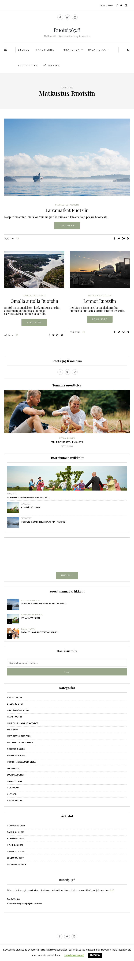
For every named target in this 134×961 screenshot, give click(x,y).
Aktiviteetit (14, 697)
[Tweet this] (119, 238)
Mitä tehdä (71, 49)
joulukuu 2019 (15, 858)
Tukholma (13, 787)
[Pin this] (127, 238)
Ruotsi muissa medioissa (21, 762)
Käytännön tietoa (32, 615)
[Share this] (114, 238)
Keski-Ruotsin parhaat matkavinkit (28, 497)
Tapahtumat (28, 629)
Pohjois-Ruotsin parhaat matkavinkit (44, 522)
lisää (112, 890)
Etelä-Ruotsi (67, 438)
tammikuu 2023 (15, 832)
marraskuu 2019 (16, 864)
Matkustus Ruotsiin (67, 205)
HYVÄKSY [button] (95, 955)
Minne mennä (44, 49)
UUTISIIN (67, 575)
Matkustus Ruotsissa (20, 742)
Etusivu (23, 49)
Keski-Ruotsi (14, 716)
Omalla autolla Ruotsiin (34, 301)
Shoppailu (13, 768)
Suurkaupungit (16, 774)
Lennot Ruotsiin (99, 301)
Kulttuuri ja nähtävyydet (23, 723)
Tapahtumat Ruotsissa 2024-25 (39, 632)
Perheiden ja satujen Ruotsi (67, 442)
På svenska (51, 65)
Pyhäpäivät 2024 (30, 507)
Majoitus (12, 729)
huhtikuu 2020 (15, 838)
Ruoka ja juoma (16, 755)
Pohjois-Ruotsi (30, 600)
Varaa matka (28, 65)
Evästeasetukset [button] (74, 955)
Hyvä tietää (97, 49)
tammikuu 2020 (15, 851)
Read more (67, 225)
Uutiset (11, 794)
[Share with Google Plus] (123, 238)
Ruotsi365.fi (67, 29)
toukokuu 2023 (16, 825)
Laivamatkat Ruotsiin (67, 210)
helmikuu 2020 (15, 845)
